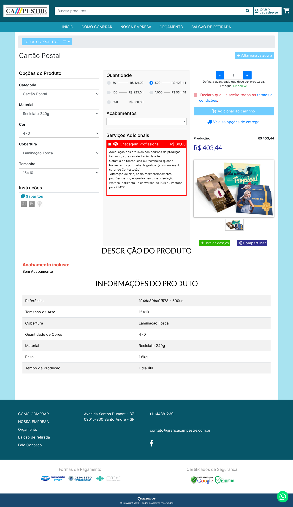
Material (26, 104)
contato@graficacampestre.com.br (180, 430)
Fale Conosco (30, 445)
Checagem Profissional (140, 144)
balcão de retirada (211, 27)
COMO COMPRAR (96, 27)
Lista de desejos (216, 243)
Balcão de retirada (34, 437)
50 (114, 82)
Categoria (27, 85)
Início (67, 27)
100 (114, 92)
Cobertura (28, 144)
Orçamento (27, 429)
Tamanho (27, 163)
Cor (22, 124)
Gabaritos (34, 196)
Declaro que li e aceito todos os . (235, 98)
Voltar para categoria (256, 55)
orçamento (171, 27)
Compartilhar (254, 243)
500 (157, 82)
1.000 (159, 92)
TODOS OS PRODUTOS (42, 42)
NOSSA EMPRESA (135, 27)
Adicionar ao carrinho (236, 111)
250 (115, 102)
